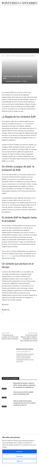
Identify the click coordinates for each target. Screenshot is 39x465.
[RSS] (23, 367)
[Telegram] (29, 367)
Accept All (19, 451)
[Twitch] (20, 370)
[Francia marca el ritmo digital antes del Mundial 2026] (7, 394)
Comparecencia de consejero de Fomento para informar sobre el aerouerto (10, 337)
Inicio (3, 56)
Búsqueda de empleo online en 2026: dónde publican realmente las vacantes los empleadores (24, 385)
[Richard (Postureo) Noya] (4, 81)
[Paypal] (17, 367)
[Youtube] (26, 370)
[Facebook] (3, 325)
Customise (19, 456)
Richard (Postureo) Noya (13, 81)
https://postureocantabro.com (23, 351)
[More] (20, 325)
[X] (8, 325)
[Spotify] (26, 367)
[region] (19, 449)
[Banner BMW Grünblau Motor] (19, 430)
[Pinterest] (12, 325)
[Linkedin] (26, 364)
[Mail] (29, 364)
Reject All (19, 461)
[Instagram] (23, 364)
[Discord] (17, 364)
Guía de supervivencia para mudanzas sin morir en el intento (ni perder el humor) (24, 403)
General (8, 56)
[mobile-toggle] (3, 50)
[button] (36, 50)
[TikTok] (17, 370)
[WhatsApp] (16, 325)
